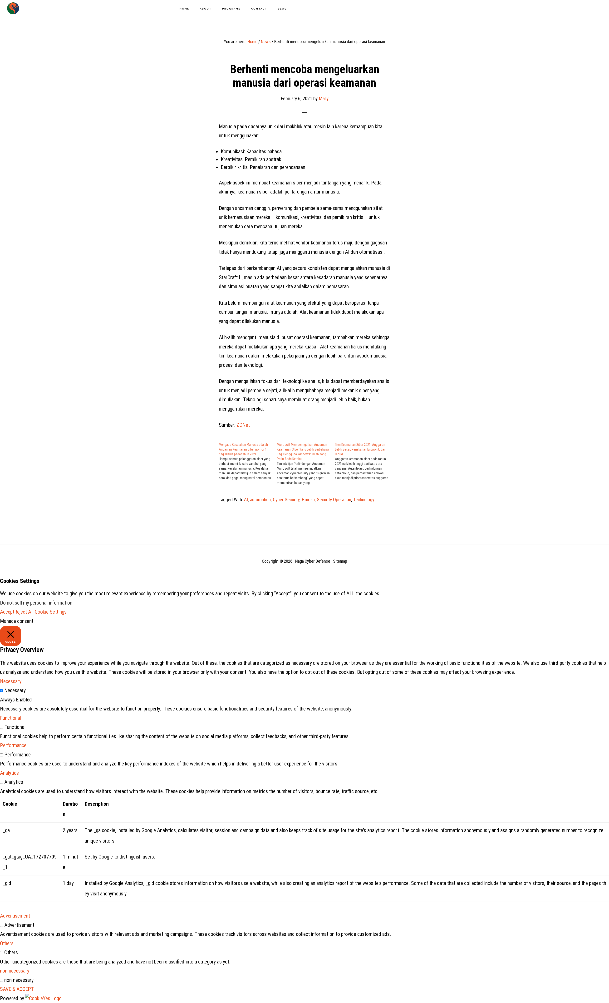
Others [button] (7, 943)
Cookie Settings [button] (51, 612)
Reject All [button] (24, 612)
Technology (363, 499)
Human (308, 499)
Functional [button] (10, 718)
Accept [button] (7, 612)
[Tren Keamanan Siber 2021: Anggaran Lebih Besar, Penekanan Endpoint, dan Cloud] (364, 461)
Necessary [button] (10, 681)
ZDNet (243, 425)
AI (246, 499)
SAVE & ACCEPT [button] (17, 989)
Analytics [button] (9, 773)
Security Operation (334, 499)
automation (260, 499)
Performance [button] (13, 745)
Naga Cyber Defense (13, 8)
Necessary (15, 690)
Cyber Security (286, 499)
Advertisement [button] (15, 916)
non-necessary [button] (14, 971)
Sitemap (340, 561)
